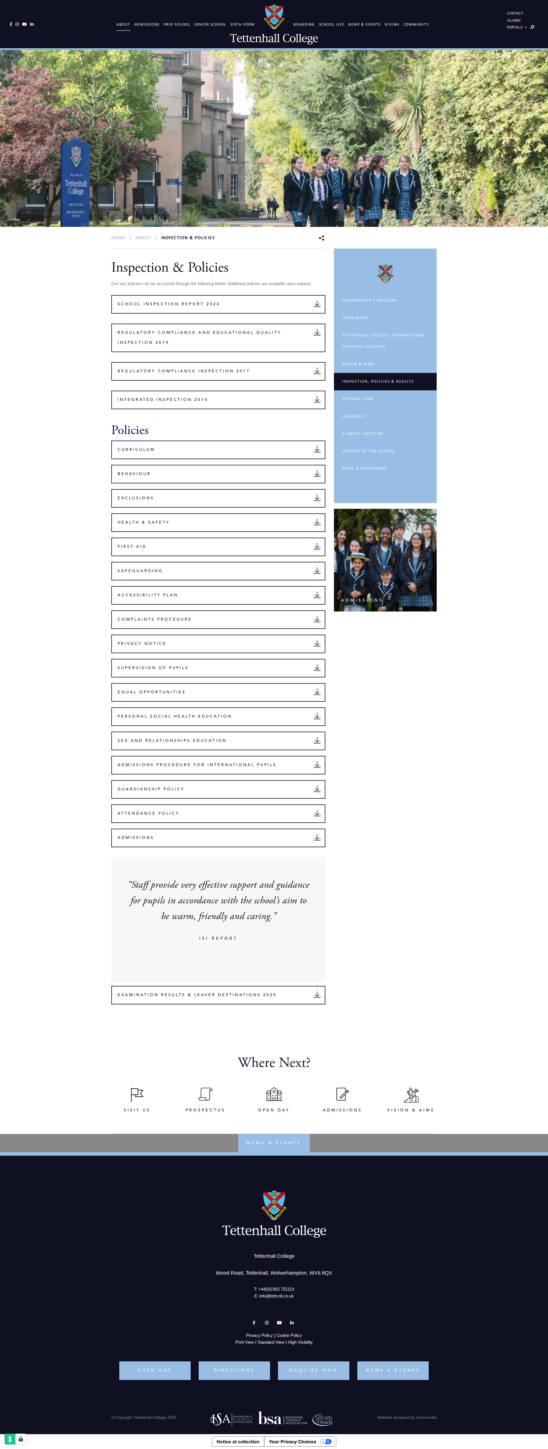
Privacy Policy (259, 1335)
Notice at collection (238, 1441)
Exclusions (136, 498)
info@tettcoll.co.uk (276, 1295)
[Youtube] (24, 24)
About (123, 24)
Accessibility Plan (148, 595)
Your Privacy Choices (292, 1441)
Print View (244, 1342)
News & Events (364, 24)
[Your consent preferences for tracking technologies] (20, 1439)
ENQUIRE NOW (313, 1371)
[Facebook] (11, 24)
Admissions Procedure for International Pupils (197, 765)
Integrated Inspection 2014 (163, 400)
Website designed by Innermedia (407, 1417)
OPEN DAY (155, 1371)
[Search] (532, 27)
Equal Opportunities (152, 692)
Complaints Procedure (155, 619)
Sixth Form (242, 24)
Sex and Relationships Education (172, 741)
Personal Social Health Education (175, 717)
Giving (392, 24)
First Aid (132, 547)
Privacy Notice (142, 644)
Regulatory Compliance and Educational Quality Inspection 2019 (199, 338)
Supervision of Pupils (153, 668)
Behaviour (134, 474)
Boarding (304, 24)
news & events (274, 1143)
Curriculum (136, 450)
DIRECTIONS (234, 1371)
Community (416, 24)
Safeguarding (140, 571)
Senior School (210, 24)
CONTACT (515, 13)
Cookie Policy (289, 1335)
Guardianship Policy (151, 789)
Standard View (271, 1342)
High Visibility (300, 1342)
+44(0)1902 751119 (276, 1289)
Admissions (147, 24)
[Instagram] (17, 24)
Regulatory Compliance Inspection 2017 (184, 371)
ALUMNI (513, 21)
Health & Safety (144, 522)
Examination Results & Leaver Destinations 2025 (197, 995)
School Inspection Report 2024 (169, 304)
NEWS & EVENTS (393, 1371)
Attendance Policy (149, 814)
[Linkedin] (32, 24)
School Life (331, 24)
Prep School (177, 24)
